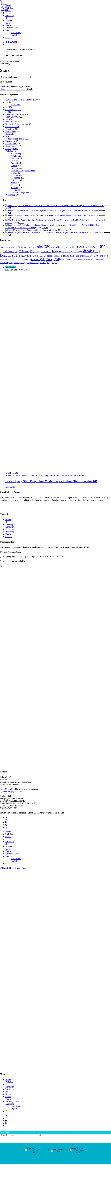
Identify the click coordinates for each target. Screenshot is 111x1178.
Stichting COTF (12, 854)
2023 (7, 112)
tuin (23, 263)
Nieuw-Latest (11, 143)
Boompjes (15, 163)
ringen (81, 259)
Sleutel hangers (11, 146)
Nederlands (16, 32)
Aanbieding (16, 153)
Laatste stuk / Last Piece (15, 114)
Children (10, 251)
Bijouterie (15, 158)
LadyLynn (26, 259)
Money (53, 259)
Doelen (69, 251)
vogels (33, 262)
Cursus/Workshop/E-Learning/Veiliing (21, 100)
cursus (61, 251)
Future (25, 255)
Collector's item (12, 126)
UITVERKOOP (12, 117)
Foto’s (8, 534)
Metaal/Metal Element (14, 139)
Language (9, 856)
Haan (69, 255)
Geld (38, 255)
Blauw (81, 246)
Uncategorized (11, 148)
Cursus (8, 836)
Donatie (78, 251)
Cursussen (15, 168)
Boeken (14, 161)
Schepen (14, 185)
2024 (7, 102)
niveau (63, 259)
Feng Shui (9, 129)
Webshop (9, 151)
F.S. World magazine (20, 192)
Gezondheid (10, 131)
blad (71, 247)
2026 (7, 107)
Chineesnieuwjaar (13, 109)
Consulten (9, 527)
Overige (14, 190)
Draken (14, 173)
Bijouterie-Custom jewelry (16, 124)
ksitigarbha (14, 259)
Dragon (9, 255)
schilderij (6, 262)
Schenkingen (100, 259)
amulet (41, 246)
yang (54, 262)
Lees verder (10, 487)
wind (45, 262)
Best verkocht (11, 122)
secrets (17, 263)
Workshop (9, 532)
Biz (6, 522)
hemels (80, 256)
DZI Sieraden (16, 175)
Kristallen (15, 180)
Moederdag (10, 141)
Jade (7, 136)
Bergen (62, 247)
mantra (38, 259)
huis (95, 256)
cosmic (48, 251)
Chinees (26, 251)
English (14, 35)
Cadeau (14, 165)
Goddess (50, 255)
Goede (59, 256)
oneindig (71, 259)
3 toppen (12, 247)
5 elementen (26, 247)
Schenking (90, 259)
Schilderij (15, 187)
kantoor (103, 256)
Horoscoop (15, 178)
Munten (14, 183)
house (88, 256)
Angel (54, 247)
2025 (7, 119)
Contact (8, 536)
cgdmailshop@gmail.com (11, 791)
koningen (4, 259)
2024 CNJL (16, 104)
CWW (8, 849)
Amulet (14, 156)
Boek (97, 246)
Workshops (10, 195)
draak (91, 251)
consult (37, 251)
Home (2, 86)
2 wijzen (4, 247)
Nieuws (8, 846)
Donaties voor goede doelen (23, 170)
